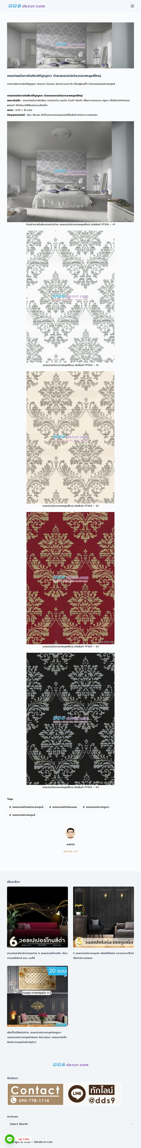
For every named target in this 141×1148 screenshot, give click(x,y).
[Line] (9, 1139)
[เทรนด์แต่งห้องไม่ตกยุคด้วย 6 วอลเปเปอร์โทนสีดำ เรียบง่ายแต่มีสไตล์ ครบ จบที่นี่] (37, 917)
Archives (12, 1117)
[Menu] (132, 6)
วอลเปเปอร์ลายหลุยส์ (22, 815)
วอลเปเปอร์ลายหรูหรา (96, 807)
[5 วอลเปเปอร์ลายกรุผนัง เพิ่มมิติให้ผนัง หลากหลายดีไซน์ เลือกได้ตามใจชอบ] (103, 917)
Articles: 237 (70, 851)
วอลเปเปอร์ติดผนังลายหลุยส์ (26, 807)
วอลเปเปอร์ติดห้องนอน (63, 807)
